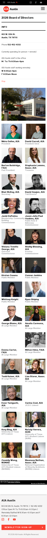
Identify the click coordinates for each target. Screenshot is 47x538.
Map (3, 81)
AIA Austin (11, 2)
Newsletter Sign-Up (18, 527)
